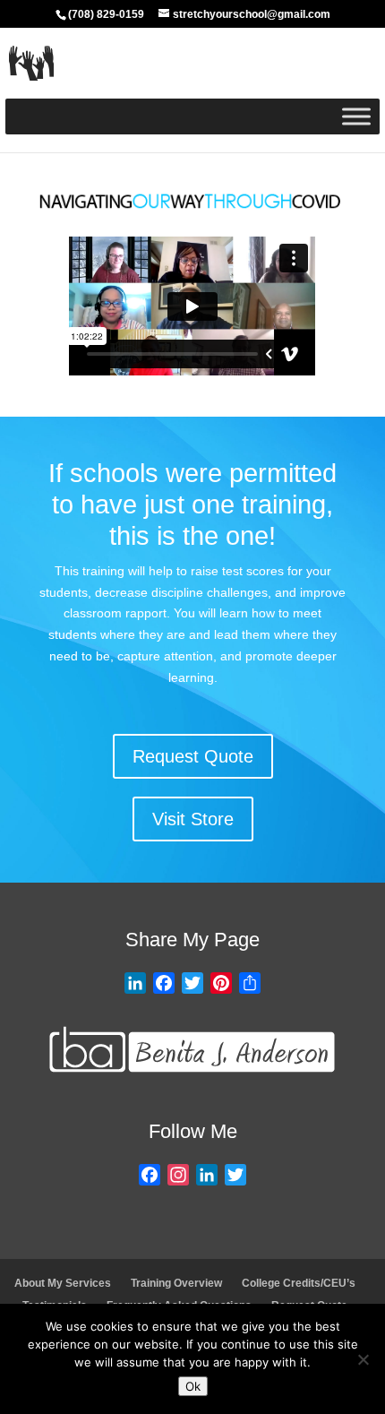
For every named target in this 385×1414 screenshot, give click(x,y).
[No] (363, 1359)
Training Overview (176, 1283)
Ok (193, 1386)
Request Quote (193, 756)
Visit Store (193, 819)
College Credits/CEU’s (298, 1283)
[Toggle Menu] (356, 116)
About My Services (62, 1283)
